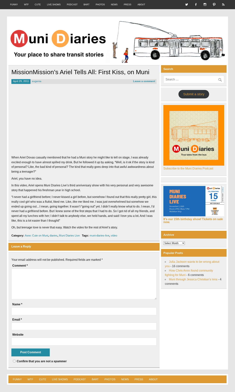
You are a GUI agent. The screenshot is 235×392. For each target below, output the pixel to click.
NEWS (114, 4)
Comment (20, 265)
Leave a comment (144, 81)
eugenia (36, 81)
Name (17, 304)
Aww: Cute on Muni (36, 235)
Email (17, 319)
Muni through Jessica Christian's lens (193, 279)
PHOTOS (100, 4)
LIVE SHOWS (54, 4)
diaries (53, 235)
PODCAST (72, 4)
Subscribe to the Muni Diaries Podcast (188, 168)
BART (86, 4)
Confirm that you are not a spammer (41, 361)
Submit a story (193, 94)
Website (18, 334)
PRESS (127, 4)
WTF (26, 4)
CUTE (38, 4)
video (114, 235)
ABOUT (141, 4)
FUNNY (14, 4)
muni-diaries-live (99, 235)
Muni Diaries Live (69, 235)
